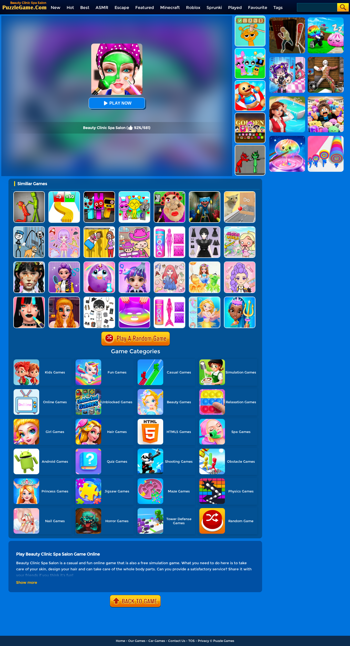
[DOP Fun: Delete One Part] (99, 228)
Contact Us (176, 641)
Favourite (257, 7)
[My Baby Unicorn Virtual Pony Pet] (99, 263)
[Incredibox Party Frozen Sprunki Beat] (250, 50)
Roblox (193, 7)
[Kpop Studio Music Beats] (250, 114)
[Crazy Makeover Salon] (29, 263)
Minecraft (170, 7)
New (55, 7)
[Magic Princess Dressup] (204, 228)
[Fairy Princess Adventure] (204, 263)
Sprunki (214, 7)
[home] (24, 7)
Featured (144, 7)
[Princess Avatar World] (239, 228)
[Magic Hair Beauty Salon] (64, 263)
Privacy (203, 641)
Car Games (156, 641)
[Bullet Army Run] (64, 193)
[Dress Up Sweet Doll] (169, 263)
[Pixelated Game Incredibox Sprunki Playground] (250, 147)
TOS (191, 641)
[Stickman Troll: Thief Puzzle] (29, 228)
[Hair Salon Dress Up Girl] (134, 263)
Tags (278, 7)
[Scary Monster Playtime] (204, 193)
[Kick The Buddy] (250, 82)
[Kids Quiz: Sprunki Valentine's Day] (134, 193)
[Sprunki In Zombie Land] (99, 193)
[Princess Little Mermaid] (204, 298)
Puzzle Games (223, 641)
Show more (26, 582)
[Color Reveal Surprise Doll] (169, 228)
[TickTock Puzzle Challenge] (239, 193)
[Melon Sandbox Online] (29, 193)
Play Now (120, 103)
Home (120, 641)
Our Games (136, 641)
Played (235, 7)
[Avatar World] (134, 228)
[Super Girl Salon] (239, 298)
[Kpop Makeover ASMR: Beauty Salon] (239, 263)
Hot (70, 7)
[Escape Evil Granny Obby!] (169, 193)
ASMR (102, 7)
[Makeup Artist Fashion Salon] (29, 298)
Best (84, 7)
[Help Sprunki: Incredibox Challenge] (250, 17)
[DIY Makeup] (134, 298)
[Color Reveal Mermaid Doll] (169, 298)
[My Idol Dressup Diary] (99, 298)
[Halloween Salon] (64, 298)
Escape (122, 7)
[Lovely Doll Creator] (64, 228)
